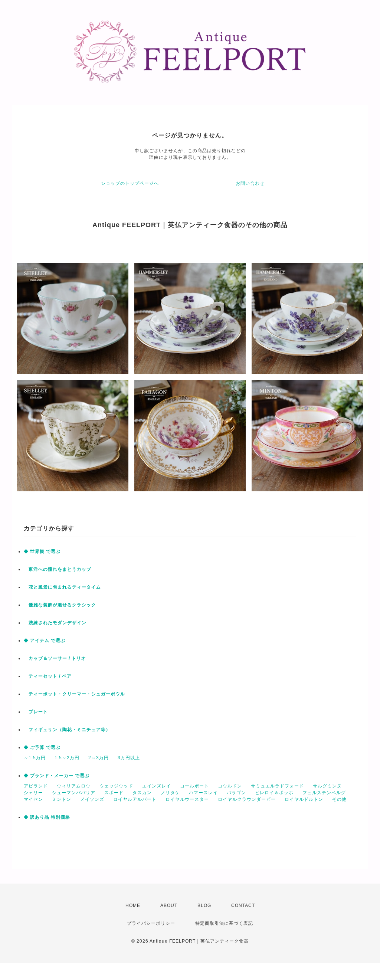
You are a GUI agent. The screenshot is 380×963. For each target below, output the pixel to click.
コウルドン (230, 786)
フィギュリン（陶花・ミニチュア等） (67, 729)
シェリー (33, 792)
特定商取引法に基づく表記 (224, 923)
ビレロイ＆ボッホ (274, 792)
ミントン (61, 799)
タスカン (142, 792)
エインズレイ (156, 786)
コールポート (194, 786)
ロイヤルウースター (187, 799)
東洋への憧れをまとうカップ (57, 569)
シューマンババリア (73, 792)
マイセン (33, 799)
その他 (339, 799)
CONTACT (243, 905)
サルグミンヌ (327, 786)
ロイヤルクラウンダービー (247, 799)
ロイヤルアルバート (135, 799)
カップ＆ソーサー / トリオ (55, 658)
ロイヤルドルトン (304, 799)
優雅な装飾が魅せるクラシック (60, 604)
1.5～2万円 (67, 757)
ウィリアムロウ (74, 786)
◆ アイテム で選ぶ (44, 640)
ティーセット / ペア (48, 676)
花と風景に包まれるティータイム (62, 587)
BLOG (204, 905)
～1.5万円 (35, 757)
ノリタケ (170, 792)
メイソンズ (92, 799)
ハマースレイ (203, 792)
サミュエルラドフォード (277, 786)
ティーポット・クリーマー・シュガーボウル (74, 694)
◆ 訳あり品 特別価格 (47, 817)
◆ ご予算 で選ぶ (42, 747)
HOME (132, 905)
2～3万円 (98, 757)
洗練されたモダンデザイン (55, 622)
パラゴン (236, 792)
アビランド (36, 786)
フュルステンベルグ (324, 792)
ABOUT (168, 905)
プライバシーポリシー (151, 923)
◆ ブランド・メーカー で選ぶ (56, 775)
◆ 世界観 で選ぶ (42, 551)
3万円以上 (129, 757)
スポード (114, 792)
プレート (36, 711)
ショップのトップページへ (130, 183)
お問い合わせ (250, 183)
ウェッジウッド (116, 786)
